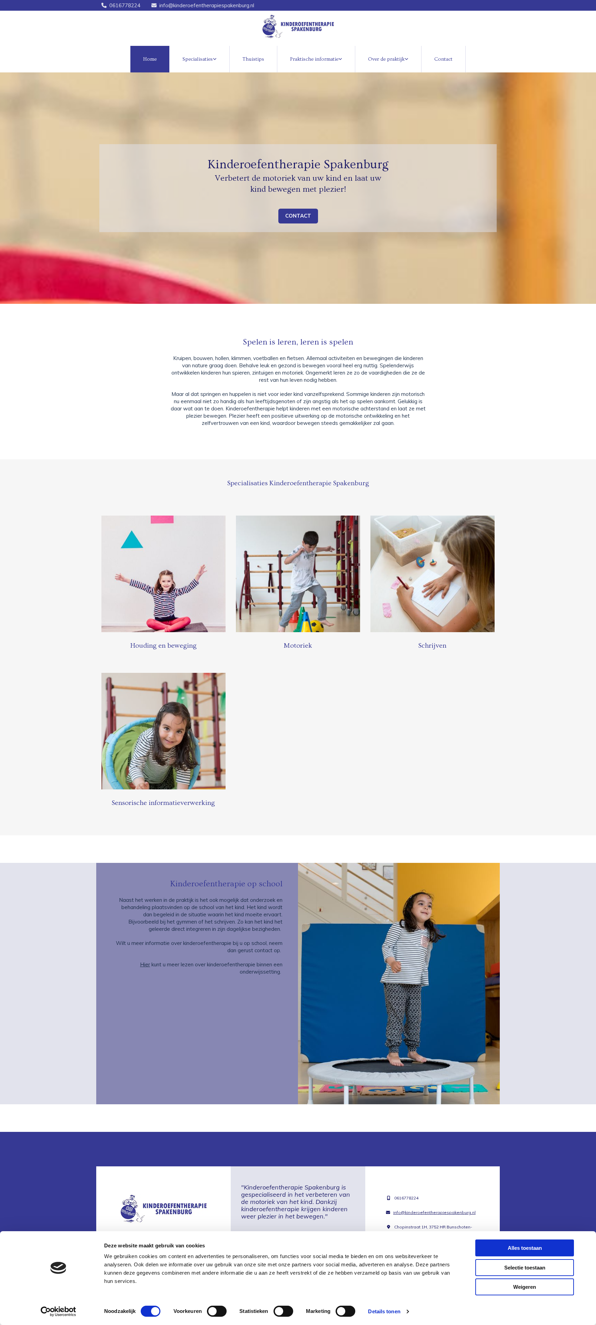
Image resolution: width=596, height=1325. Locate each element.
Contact (443, 59)
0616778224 (124, 5)
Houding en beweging (163, 645)
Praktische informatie (314, 59)
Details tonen (384, 1311)
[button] (298, 216)
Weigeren (524, 1287)
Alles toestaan (525, 1248)
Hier (145, 964)
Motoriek (298, 645)
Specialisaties (197, 59)
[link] (200, 59)
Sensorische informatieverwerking (163, 803)
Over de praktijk (386, 59)
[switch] (217, 1311)
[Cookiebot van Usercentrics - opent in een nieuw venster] (58, 1311)
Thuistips (253, 59)
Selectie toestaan (524, 1268)
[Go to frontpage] (298, 26)
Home (150, 59)
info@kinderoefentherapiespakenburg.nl (206, 5)
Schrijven (432, 645)
